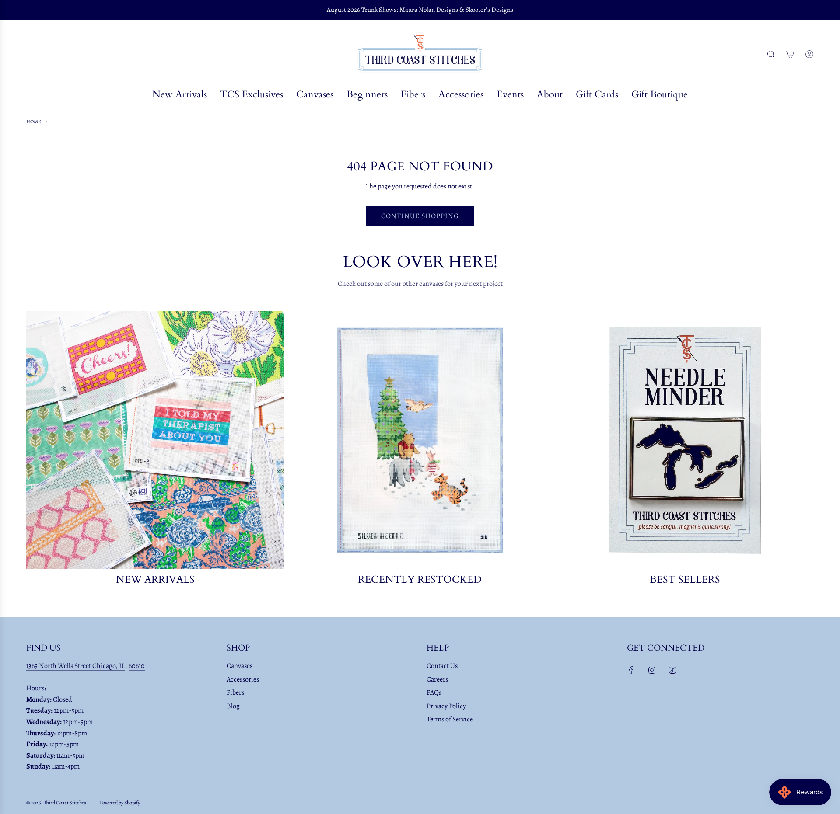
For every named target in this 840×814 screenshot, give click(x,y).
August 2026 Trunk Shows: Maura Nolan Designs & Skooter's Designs (420, 9)
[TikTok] (672, 670)
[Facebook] (631, 670)
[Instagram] (652, 670)
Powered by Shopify (120, 802)
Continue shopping (420, 216)
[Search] (770, 54)
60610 (137, 666)
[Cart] (790, 54)
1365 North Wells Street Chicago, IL (75, 666)
